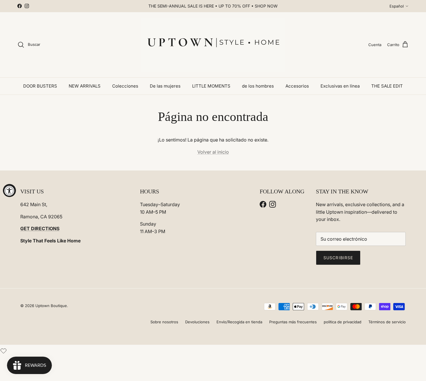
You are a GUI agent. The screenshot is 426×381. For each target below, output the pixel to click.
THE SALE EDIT (387, 86)
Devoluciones (197, 322)
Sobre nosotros (164, 322)
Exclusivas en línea (340, 86)
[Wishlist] (3, 350)
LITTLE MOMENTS (211, 86)
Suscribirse (338, 257)
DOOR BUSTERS (40, 86)
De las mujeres (165, 86)
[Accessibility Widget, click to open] (9, 190)
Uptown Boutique (51, 305)
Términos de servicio (387, 322)
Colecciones (125, 86)
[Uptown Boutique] (213, 45)
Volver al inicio (213, 152)
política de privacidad (342, 322)
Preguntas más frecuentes (293, 322)
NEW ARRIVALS (85, 86)
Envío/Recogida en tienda (239, 322)
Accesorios (297, 86)
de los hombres (258, 86)
